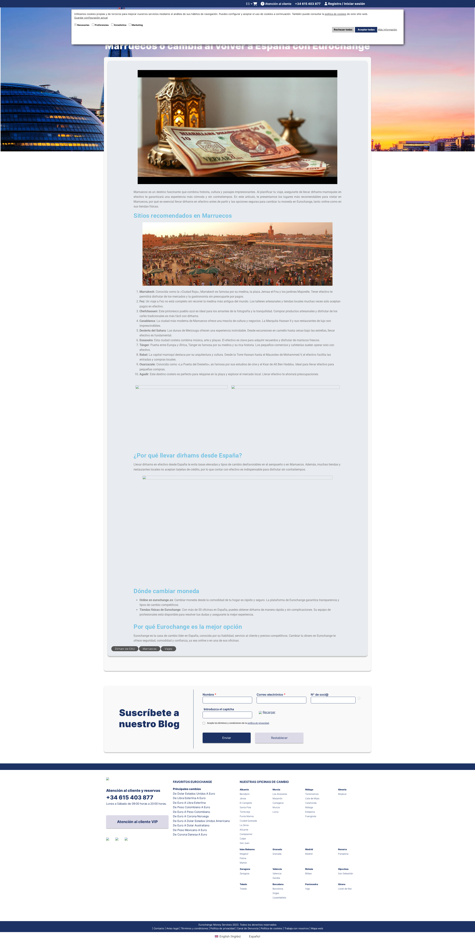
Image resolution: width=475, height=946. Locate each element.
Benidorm (245, 794)
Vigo (307, 888)
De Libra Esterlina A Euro (189, 798)
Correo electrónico (271, 694)
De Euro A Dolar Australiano (191, 825)
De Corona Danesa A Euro (190, 834)
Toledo (243, 884)
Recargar (269, 712)
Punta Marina (247, 816)
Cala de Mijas (312, 798)
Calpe (243, 838)
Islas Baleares (247, 849)
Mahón (243, 862)
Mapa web (317, 928)
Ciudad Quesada (248, 820)
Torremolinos (312, 794)
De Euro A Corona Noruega (191, 816)
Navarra (342, 849)
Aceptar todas (366, 29)
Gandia (276, 878)
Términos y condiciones (194, 928)
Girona (341, 884)
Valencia (277, 869)
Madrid (309, 849)
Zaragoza (245, 869)
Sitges (276, 893)
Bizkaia (309, 869)
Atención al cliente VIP (137, 822)
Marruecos (150, 648)
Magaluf (244, 853)
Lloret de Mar (345, 888)
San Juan (244, 843)
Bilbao (308, 873)
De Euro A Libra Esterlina (189, 802)
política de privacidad (258, 723)
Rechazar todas (343, 29)
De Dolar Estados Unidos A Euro (194, 793)
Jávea (243, 798)
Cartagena (278, 802)
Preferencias (102, 25)
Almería (342, 789)
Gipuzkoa (343, 869)
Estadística (120, 25)
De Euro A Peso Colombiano (191, 812)
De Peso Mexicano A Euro (190, 830)
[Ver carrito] (255, 4)
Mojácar (342, 794)
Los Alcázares (280, 794)
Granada (277, 849)
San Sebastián (345, 873)
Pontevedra (311, 884)
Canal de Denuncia (247, 928)
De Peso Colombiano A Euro (191, 807)
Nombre (209, 694)
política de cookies (335, 13)
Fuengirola (310, 816)
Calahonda (311, 802)
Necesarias (83, 25)
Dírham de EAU (125, 648)
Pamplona (343, 853)
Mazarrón (277, 798)
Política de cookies (271, 928)
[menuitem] (228, 936)
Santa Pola (245, 807)
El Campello (246, 802)
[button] (227, 738)
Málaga (309, 789)
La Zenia (244, 825)
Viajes (168, 648)
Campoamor (246, 834)
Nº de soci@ (319, 694)
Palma (243, 858)
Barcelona (278, 884)
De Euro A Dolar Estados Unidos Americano (201, 821)
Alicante (244, 789)
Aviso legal (172, 928)
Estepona (310, 811)
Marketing (137, 25)
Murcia (276, 789)
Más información (387, 29)
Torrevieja (245, 811)
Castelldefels (279, 897)
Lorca (276, 811)
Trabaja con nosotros (296, 928)
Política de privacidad (222, 928)
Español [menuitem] (254, 936)
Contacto (159, 928)
